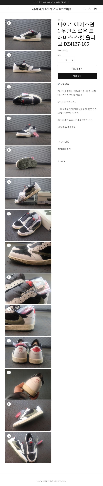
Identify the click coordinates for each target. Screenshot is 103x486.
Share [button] (63, 161)
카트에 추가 (77, 69)
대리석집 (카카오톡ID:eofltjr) (50, 481)
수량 (59, 55)
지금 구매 (77, 76)
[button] (7, 9)
